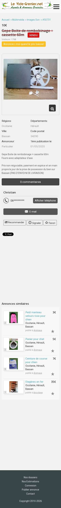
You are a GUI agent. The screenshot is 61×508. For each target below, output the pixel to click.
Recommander (16, 222)
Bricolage (38, 392)
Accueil (5, 19)
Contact (30, 493)
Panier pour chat (34, 339)
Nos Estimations (30, 481)
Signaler (36, 223)
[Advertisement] (30, 267)
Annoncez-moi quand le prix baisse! (23, 44)
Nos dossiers (30, 477)
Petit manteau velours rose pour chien (35, 316)
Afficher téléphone (45, 200)
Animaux (38, 330)
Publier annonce (30, 489)
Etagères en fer (34, 381)
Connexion (30, 485)
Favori (51, 223)
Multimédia (18, 19)
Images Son (33, 19)
